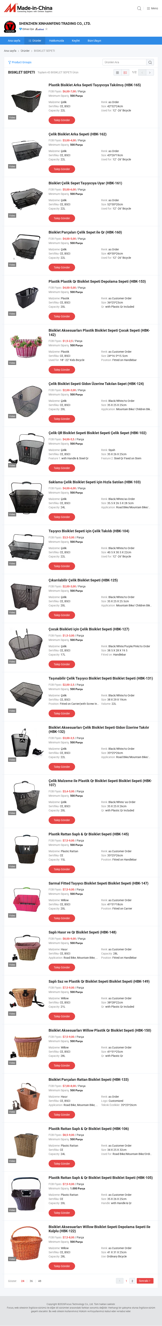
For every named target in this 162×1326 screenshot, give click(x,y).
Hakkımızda (56, 40)
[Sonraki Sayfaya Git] (150, 72)
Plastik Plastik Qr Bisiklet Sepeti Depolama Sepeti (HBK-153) (97, 281)
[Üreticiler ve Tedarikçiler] (29, 7)
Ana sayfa (14, 40)
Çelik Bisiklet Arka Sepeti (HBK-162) (77, 134)
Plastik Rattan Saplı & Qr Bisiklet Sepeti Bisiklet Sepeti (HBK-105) (101, 1178)
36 (31, 1281)
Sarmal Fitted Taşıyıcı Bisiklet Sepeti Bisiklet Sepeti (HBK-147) (98, 883)
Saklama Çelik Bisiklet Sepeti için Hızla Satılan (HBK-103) (95, 482)
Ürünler (36, 40)
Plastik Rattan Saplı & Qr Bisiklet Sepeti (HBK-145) (89, 834)
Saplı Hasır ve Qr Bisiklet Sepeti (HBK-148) (82, 932)
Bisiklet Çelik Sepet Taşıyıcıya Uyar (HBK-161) (85, 183)
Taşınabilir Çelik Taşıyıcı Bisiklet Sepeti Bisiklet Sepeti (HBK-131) (101, 678)
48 (39, 1281)
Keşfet (76, 40)
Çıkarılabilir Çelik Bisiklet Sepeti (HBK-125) (83, 580)
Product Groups (21, 62)
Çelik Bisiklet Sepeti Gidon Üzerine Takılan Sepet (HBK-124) (96, 384)
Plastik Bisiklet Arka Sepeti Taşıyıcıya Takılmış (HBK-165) (95, 85)
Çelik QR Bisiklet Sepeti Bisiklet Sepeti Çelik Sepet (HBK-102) (97, 433)
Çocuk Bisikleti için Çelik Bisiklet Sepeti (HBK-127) (89, 629)
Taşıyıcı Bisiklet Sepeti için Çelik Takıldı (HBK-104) (89, 531)
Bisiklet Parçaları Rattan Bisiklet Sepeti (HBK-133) (89, 1079)
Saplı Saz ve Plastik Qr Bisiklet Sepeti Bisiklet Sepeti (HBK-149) (99, 981)
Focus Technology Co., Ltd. (79, 1304)
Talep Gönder (62, 120)
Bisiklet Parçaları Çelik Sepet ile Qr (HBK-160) (85, 232)
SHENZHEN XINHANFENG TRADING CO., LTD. (55, 23)
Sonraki (143, 1281)
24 (22, 1281)
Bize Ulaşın (94, 40)
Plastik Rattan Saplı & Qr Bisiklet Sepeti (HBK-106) (89, 1129)
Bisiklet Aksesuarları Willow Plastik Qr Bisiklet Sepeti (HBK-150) (100, 1030)
